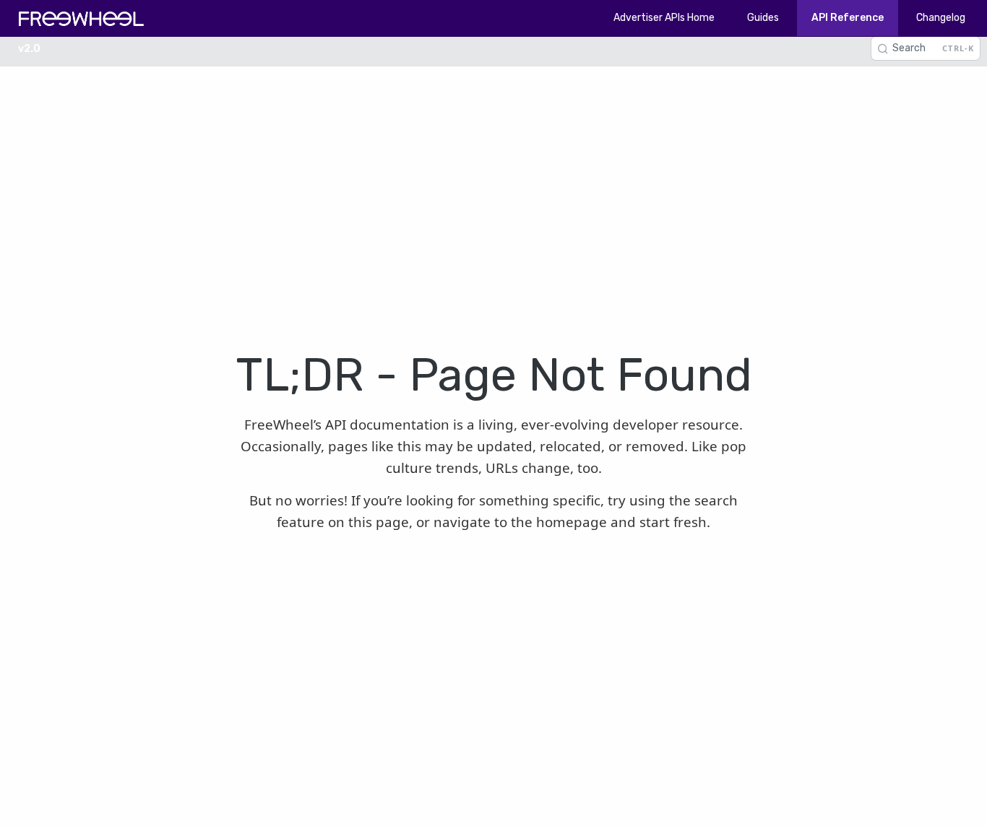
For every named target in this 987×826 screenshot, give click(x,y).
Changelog (940, 18)
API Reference (847, 18)
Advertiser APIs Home (664, 18)
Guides (763, 18)
